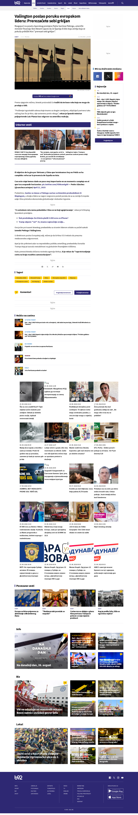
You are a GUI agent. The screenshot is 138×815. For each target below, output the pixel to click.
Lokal (49, 794)
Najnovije (27, 3)
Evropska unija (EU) (59, 278)
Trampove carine (22, 281)
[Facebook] (97, 76)
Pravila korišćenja (83, 791)
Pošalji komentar (82, 293)
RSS (78, 799)
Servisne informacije (107, 754)
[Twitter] (108, 76)
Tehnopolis (51, 788)
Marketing (80, 786)
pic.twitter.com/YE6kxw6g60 (55, 184)
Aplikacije (80, 796)
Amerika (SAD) (21, 278)
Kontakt (80, 801)
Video (65, 786)
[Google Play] (115, 791)
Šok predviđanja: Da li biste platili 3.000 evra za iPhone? (43, 218)
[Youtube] (122, 778)
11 (121, 730)
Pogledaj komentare (63, 293)
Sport (17, 788)
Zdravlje (34, 786)
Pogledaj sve (108, 140)
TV (64, 788)
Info (16, 786)
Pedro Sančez (49, 281)
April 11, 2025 (39, 187)
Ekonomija (21, 750)
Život (16, 794)
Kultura (33, 791)
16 (21, 332)
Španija (73, 278)
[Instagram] (119, 76)
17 (21, 320)
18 (21, 344)
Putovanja (34, 788)
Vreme (66, 794)
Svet (17, 37)
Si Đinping (36, 281)
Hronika (102, 657)
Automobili (51, 791)
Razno (19, 662)
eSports (50, 786)
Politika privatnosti (84, 794)
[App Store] (115, 797)
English (66, 791)
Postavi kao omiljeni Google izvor (46, 96)
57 (21, 368)
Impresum (80, 788)
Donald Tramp (35, 278)
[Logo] (17, 3)
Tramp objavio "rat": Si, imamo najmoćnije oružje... (42, 222)
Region (74, 704)
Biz (16, 791)
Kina (46, 278)
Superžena (34, 794)
